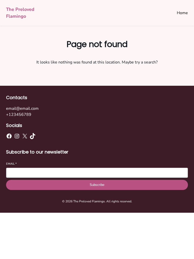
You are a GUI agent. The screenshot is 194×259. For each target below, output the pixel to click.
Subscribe (97, 185)
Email (11, 164)
